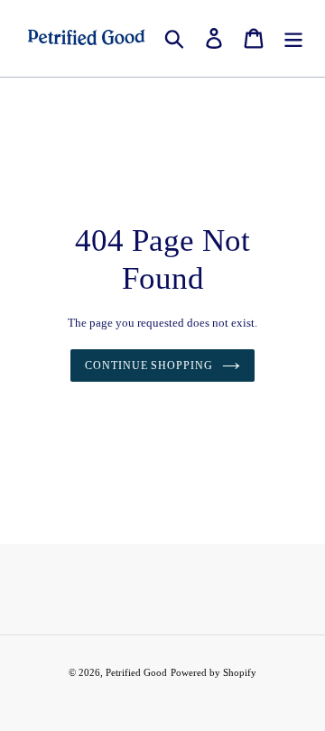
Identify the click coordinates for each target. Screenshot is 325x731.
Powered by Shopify (213, 672)
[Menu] (293, 38)
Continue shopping (149, 365)
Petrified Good (136, 672)
